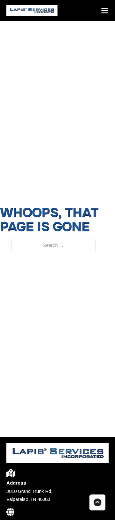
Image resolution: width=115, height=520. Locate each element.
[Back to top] (97, 502)
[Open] (105, 10)
